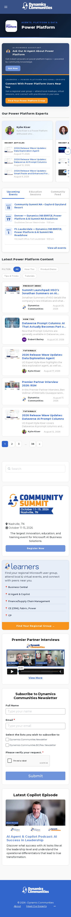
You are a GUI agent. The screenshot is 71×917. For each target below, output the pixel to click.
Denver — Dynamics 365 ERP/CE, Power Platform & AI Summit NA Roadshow (38, 217)
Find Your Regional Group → (35, 625)
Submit (35, 776)
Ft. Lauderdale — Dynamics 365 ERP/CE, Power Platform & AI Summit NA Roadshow (38, 232)
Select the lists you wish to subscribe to (33, 734)
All (17, 269)
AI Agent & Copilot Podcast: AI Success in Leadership (32, 838)
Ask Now (13, 68)
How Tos (29, 269)
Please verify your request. (24, 752)
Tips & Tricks (11, 276)
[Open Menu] (6, 7)
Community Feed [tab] (58, 193)
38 (33, 443)
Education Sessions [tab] (35, 193)
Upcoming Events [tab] (13, 193)
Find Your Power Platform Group (26, 100)
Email (10, 720)
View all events (57, 248)
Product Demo (48, 269)
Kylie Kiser (23, 127)
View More (35, 677)
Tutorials (30, 276)
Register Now (35, 548)
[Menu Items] (54, 906)
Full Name (12, 705)
